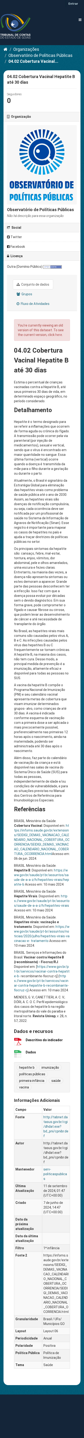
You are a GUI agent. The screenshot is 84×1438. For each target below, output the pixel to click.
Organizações (26, 49)
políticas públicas (32, 1074)
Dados (31, 1052)
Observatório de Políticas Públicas (40, 55)
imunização (50, 1067)
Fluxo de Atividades (34, 304)
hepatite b (27, 1067)
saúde (56, 1081)
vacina (24, 1087)
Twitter (16, 237)
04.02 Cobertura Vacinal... (33, 61)
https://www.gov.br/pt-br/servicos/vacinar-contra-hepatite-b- (42, 971)
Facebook (17, 246)
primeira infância (31, 1081)
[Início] (5, 49)
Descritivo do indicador (44, 1040)
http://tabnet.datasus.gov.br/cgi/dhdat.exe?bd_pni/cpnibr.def (55, 1126)
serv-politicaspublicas (55, 1174)
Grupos (26, 294)
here (58, 335)
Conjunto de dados (35, 284)
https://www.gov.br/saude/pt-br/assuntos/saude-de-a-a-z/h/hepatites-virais (42, 900)
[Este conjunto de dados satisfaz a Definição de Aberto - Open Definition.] (52, 266)
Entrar (73, 3)
